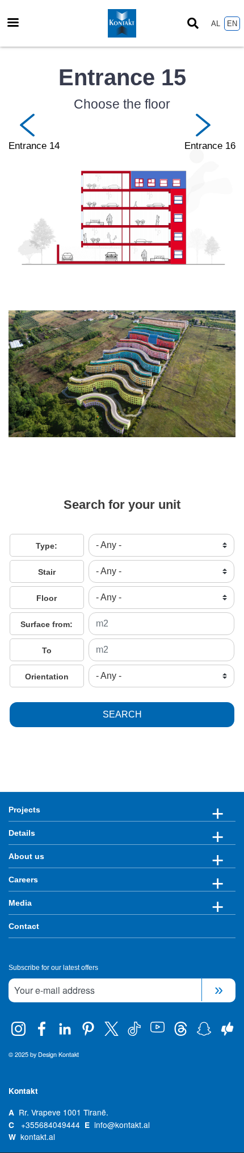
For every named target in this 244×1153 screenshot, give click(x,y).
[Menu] (12, 24)
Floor (46, 598)
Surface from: (46, 624)
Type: (46, 545)
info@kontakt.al (122, 1124)
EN (232, 23)
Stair (47, 571)
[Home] (122, 23)
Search (122, 714)
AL (215, 23)
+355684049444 (50, 1124)
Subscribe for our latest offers (53, 968)
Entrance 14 (34, 145)
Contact (24, 926)
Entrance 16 (209, 145)
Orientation (47, 676)
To (47, 650)
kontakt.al (37, 1136)
